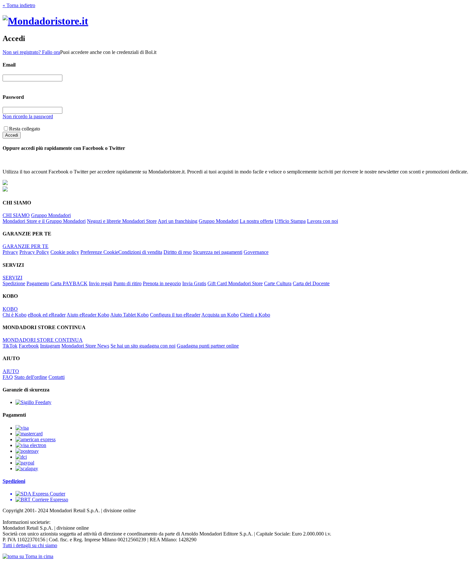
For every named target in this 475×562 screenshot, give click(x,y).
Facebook (29, 346)
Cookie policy (64, 252)
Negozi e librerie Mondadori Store (122, 221)
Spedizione (14, 283)
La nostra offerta (256, 221)
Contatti (56, 377)
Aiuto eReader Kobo (88, 314)
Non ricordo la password (28, 116)
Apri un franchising (177, 221)
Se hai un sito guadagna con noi (143, 346)
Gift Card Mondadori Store (235, 283)
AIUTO (11, 371)
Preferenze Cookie (99, 252)
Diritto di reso (178, 252)
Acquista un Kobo (220, 314)
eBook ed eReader (47, 314)
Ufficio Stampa (290, 221)
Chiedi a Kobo (255, 314)
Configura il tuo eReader (175, 314)
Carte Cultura (277, 283)
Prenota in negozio (162, 283)
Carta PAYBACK (69, 283)
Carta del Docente (311, 283)
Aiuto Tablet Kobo (129, 314)
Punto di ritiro (127, 283)
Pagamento (37, 283)
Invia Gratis (194, 283)
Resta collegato (24, 128)
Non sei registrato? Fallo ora (31, 52)
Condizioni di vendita (140, 252)
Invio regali (100, 283)
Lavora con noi (322, 221)
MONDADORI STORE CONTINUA (43, 340)
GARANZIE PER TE (25, 246)
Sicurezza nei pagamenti (217, 252)
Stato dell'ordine (30, 377)
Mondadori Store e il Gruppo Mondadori (44, 221)
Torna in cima (38, 556)
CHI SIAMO (16, 215)
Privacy (10, 252)
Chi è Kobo (14, 314)
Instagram (50, 346)
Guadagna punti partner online (208, 346)
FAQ (8, 377)
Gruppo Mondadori (51, 215)
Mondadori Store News (85, 346)
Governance (256, 252)
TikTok (10, 346)
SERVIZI (12, 277)
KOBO (10, 309)
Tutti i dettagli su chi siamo (30, 545)
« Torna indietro (19, 5)
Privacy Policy (34, 252)
